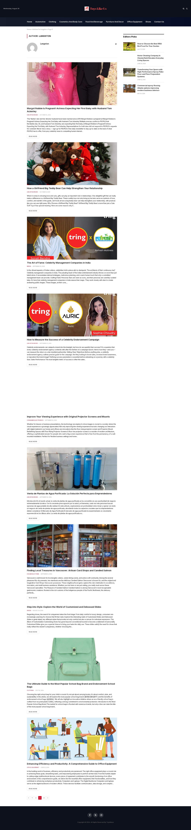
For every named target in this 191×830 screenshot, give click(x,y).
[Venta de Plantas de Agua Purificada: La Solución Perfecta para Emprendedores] (72, 468)
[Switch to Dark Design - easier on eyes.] (187, 8)
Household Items (33, 574)
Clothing (52, 22)
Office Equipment (134, 22)
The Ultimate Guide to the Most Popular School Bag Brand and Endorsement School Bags (71, 685)
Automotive (40, 22)
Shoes (148, 22)
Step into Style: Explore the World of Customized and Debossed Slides (64, 607)
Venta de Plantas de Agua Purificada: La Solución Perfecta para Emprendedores (69, 493)
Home (29, 22)
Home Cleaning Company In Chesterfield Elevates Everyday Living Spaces (150, 58)
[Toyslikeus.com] (95, 8)
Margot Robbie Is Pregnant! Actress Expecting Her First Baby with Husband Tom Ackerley (69, 110)
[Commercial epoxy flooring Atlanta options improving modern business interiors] (129, 88)
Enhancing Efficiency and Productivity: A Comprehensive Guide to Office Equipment (72, 763)
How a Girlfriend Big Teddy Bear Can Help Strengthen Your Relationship (65, 188)
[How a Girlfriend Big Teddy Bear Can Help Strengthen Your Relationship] (72, 163)
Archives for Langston (39, 29)
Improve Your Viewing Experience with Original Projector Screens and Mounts (68, 416)
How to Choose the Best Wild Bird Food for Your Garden (149, 45)
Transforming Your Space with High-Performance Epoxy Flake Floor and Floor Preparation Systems (150, 73)
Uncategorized (32, 115)
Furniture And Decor (115, 22)
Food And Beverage (94, 22)
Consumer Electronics (35, 420)
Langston (44, 44)
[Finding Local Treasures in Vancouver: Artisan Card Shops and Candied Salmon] (72, 545)
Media (29, 266)
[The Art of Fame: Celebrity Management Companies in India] (72, 238)
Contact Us (159, 22)
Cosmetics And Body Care (70, 22)
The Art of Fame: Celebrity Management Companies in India (59, 262)
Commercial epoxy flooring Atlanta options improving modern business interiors (148, 87)
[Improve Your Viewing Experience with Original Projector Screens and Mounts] (72, 391)
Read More (33, 136)
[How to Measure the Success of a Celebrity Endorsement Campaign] (72, 315)
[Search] (183, 8)
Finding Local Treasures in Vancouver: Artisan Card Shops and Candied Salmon (69, 570)
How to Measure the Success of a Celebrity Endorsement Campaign (63, 339)
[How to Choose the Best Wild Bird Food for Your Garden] (129, 46)
